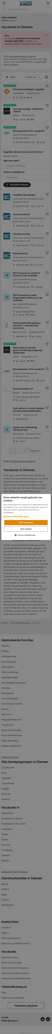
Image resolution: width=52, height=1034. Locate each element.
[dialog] (26, 517)
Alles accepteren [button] (26, 523)
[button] (26, 516)
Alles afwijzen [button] (26, 529)
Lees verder (18, 513)
